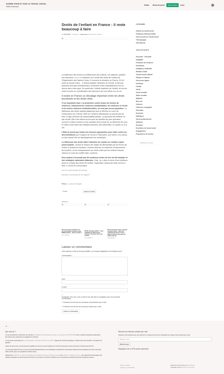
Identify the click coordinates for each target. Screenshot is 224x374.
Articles (146, 5)
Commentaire (67, 255)
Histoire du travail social (145, 31)
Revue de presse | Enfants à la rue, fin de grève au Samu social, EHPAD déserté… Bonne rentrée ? (72, 231)
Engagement (141, 131)
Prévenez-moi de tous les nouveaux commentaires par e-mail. (84, 302)
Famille (138, 86)
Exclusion (139, 113)
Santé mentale (141, 92)
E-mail (64, 287)
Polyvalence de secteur (145, 134)
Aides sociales (141, 95)
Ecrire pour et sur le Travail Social (26, 4)
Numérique (140, 66)
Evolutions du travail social (146, 128)
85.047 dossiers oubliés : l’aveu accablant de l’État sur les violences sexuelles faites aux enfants (94, 233)
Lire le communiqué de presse (74, 170)
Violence (139, 104)
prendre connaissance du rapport (75, 175)
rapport (77, 77)
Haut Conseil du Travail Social (147, 37)
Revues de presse (159, 5)
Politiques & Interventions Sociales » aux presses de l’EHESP (54, 335)
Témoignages (141, 40)
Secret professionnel (143, 119)
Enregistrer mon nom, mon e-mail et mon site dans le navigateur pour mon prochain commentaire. (91, 297)
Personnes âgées (142, 80)
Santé (138, 89)
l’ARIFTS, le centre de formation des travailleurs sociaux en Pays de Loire (36, 355)
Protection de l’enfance (144, 63)
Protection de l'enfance (95, 34)
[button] (212, 5)
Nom (64, 279)
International (140, 43)
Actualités (75, 34)
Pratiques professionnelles (146, 34)
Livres (182, 5)
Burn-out (139, 101)
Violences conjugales (144, 107)
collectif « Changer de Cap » (72, 355)
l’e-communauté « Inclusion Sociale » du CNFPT (39, 340)
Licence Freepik (75, 184)
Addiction (139, 122)
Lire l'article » (66, 235)
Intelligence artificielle (144, 69)
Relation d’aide (141, 71)
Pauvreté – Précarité (143, 57)
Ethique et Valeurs (143, 77)
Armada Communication (187, 367)
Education (140, 110)
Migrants (139, 98)
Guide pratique (173, 5)
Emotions (139, 125)
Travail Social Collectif (144, 74)
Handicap (139, 83)
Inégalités (139, 60)
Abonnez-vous (124, 344)
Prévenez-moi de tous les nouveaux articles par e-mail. (82, 306)
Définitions (140, 116)
